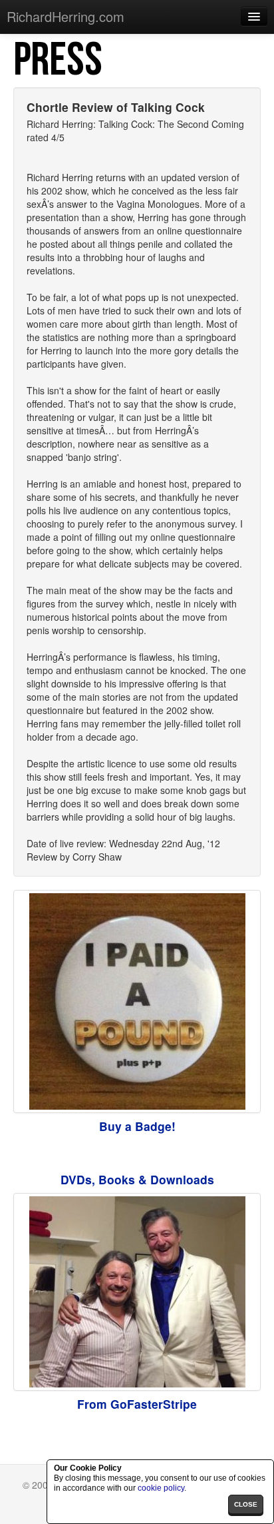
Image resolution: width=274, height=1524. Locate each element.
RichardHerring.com (65, 16)
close (245, 1504)
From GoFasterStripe (137, 1403)
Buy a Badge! (137, 1126)
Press (57, 61)
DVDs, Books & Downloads (137, 1179)
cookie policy (161, 1488)
